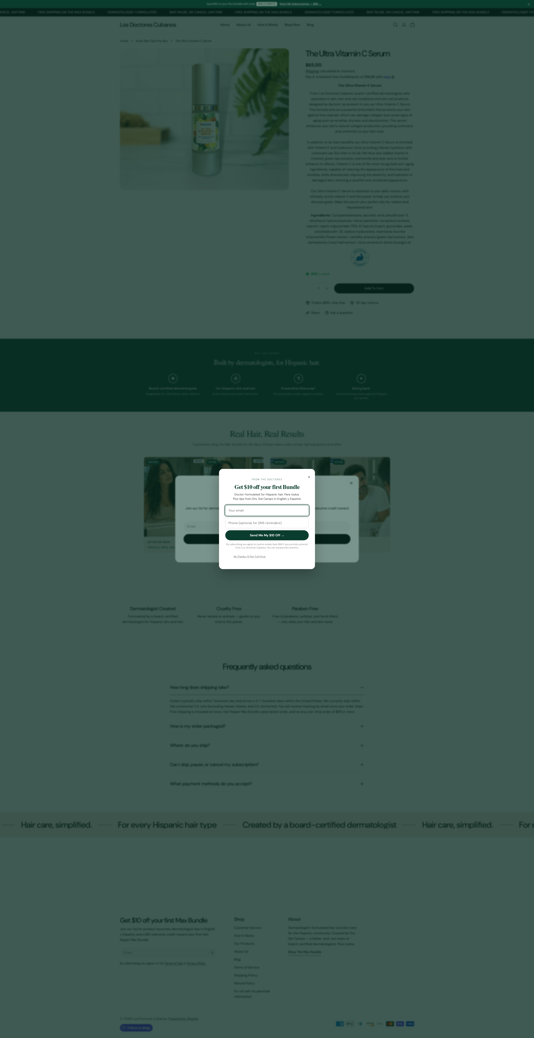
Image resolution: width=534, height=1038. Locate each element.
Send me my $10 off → (267, 535)
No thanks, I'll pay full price (250, 556)
